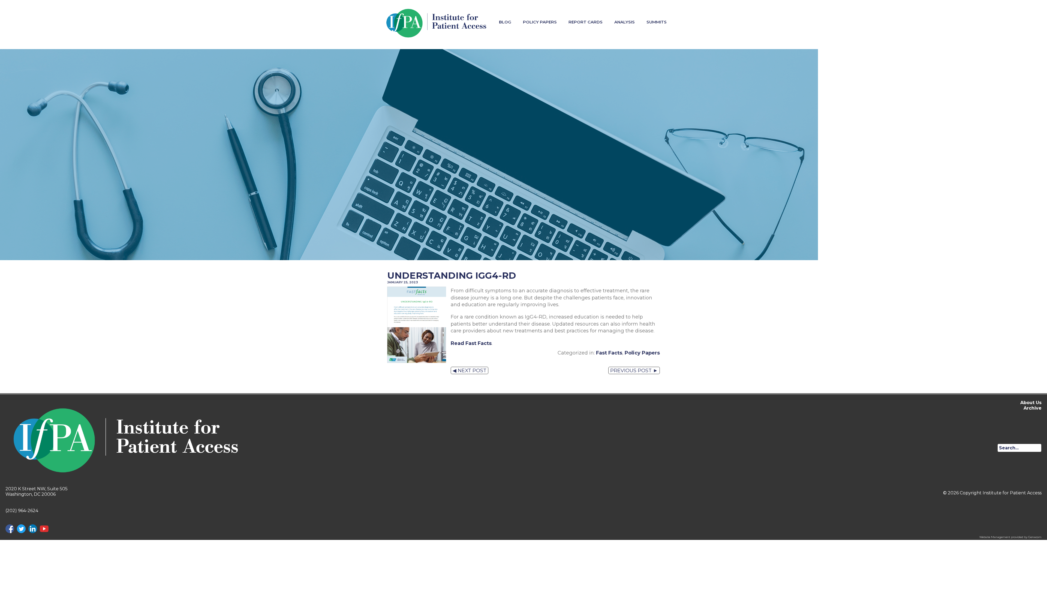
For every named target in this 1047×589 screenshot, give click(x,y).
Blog (505, 22)
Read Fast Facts (471, 343)
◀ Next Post (469, 370)
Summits (656, 22)
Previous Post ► (634, 370)
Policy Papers (540, 22)
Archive (1033, 408)
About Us (1031, 402)
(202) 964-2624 (21, 510)
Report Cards (585, 22)
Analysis (624, 22)
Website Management (994, 537)
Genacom (1035, 537)
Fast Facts (609, 353)
